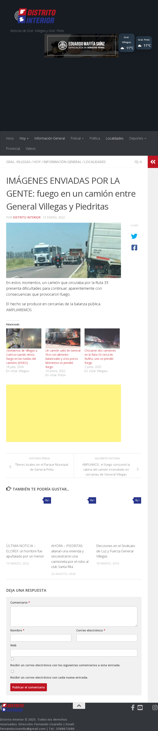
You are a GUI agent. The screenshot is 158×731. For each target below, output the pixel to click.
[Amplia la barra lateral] (153, 162)
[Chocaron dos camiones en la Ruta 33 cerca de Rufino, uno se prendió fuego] (102, 338)
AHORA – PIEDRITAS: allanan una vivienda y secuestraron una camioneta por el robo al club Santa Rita (69, 556)
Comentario (20, 602)
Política (94, 138)
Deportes (136, 138)
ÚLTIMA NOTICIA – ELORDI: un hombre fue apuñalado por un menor (25, 550)
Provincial (13, 148)
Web (13, 645)
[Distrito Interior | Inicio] (35, 16)
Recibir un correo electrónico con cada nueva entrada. (49, 677)
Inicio (10, 138)
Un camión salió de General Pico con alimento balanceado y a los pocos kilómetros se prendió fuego (62, 358)
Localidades (114, 138)
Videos (31, 148)
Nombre (17, 630)
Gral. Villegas (18, 162)
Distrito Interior (27, 217)
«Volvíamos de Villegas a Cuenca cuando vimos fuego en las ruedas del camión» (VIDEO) (21, 356)
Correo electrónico (90, 630)
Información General (49, 138)
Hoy (23, 138)
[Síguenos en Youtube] (140, 708)
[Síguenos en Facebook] (133, 708)
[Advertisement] (79, 100)
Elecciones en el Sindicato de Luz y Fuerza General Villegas (115, 550)
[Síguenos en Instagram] (155, 708)
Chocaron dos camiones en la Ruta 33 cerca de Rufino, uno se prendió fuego (100, 356)
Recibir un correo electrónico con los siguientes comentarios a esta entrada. (65, 665)
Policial (76, 138)
